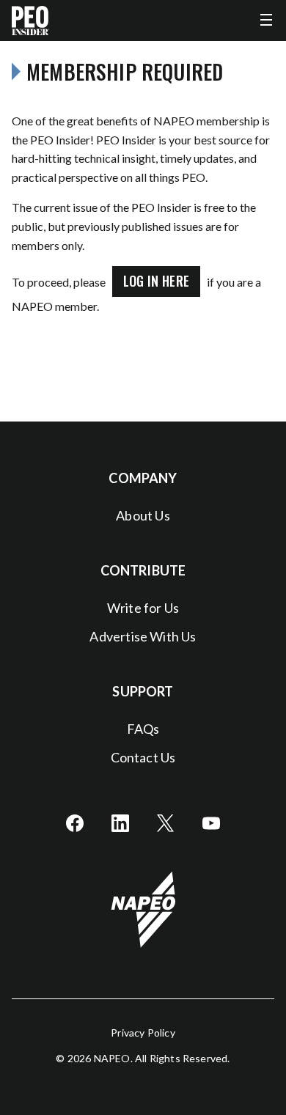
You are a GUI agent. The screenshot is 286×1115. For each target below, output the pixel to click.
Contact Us (143, 757)
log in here (156, 280)
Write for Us (143, 608)
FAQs (143, 729)
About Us (142, 515)
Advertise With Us (142, 636)
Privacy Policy (143, 1032)
